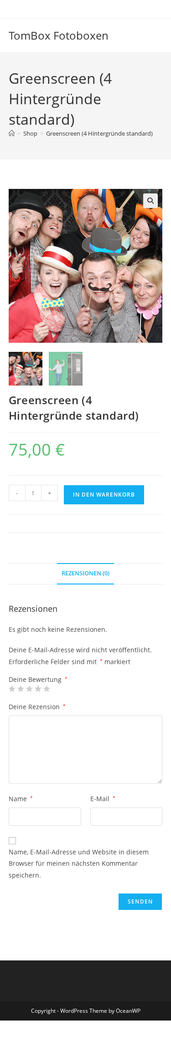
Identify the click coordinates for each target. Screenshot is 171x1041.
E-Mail (102, 798)
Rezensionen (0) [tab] (85, 573)
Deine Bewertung (38, 679)
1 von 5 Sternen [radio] (12, 689)
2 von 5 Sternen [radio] (20, 689)
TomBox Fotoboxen (59, 35)
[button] (150, 200)
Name (21, 798)
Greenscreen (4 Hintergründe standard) (99, 133)
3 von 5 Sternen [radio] (29, 689)
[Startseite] (12, 133)
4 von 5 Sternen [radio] (38, 689)
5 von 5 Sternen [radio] (46, 689)
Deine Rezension (37, 706)
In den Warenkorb (104, 494)
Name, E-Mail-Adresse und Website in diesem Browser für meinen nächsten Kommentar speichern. (79, 863)
